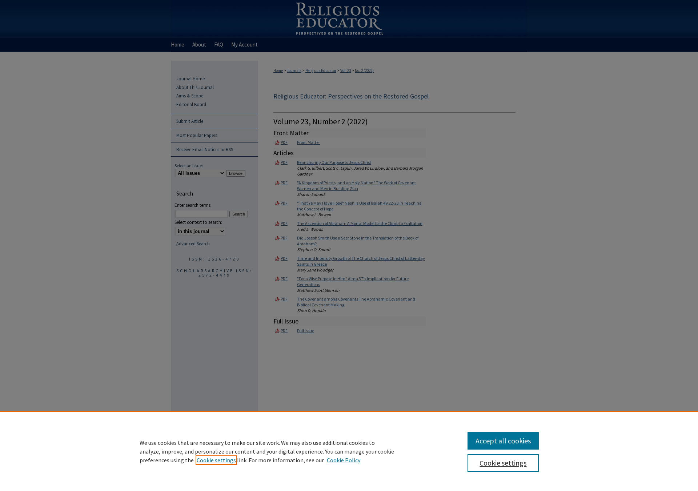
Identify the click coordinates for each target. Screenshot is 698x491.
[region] (349, 451)
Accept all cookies (503, 440)
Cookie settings (216, 460)
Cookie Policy (343, 460)
